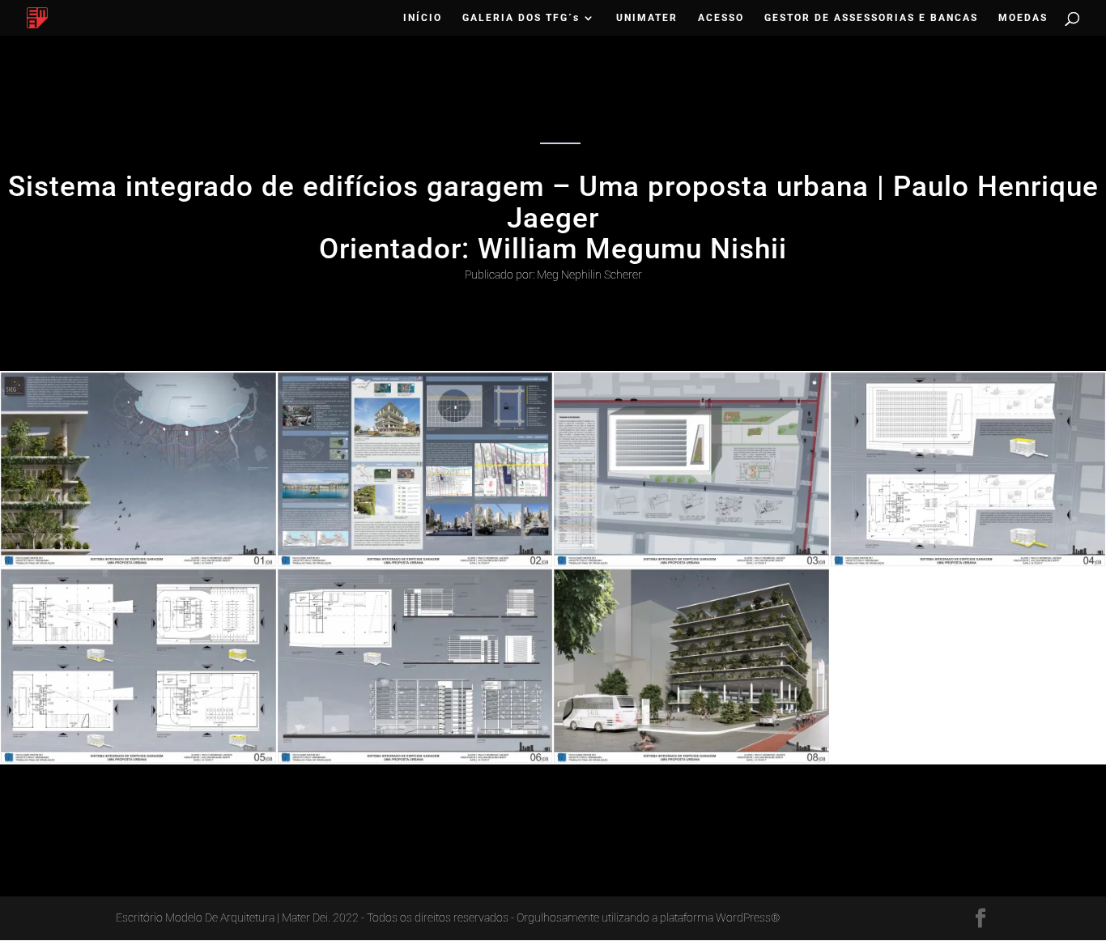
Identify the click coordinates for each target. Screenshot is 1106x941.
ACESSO (721, 17)
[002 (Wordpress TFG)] (415, 566)
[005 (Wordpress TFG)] (138, 763)
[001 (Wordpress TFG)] (138, 566)
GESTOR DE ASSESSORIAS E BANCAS (871, 17)
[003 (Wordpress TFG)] (691, 566)
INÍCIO (422, 17)
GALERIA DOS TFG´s (521, 17)
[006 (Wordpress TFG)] (415, 763)
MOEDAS (1023, 17)
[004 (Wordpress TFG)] (968, 566)
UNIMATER (647, 17)
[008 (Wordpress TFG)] (691, 763)
